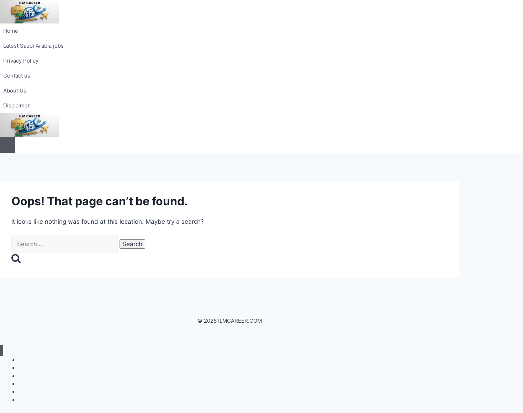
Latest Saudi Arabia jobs (33, 45)
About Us (14, 90)
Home (10, 30)
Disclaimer (16, 105)
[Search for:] (65, 244)
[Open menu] (7, 145)
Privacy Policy (20, 60)
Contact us (16, 75)
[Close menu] (1, 350)
